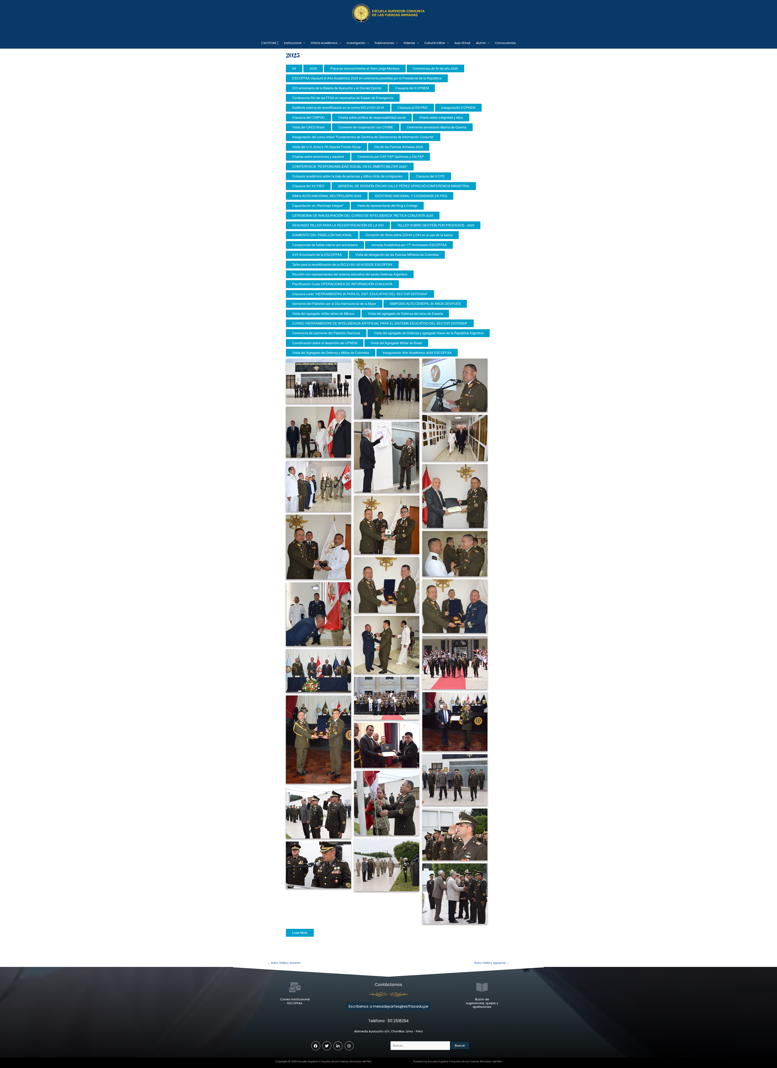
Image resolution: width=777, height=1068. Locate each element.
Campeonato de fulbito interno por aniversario (325, 244)
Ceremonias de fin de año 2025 (435, 68)
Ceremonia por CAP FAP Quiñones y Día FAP (391, 156)
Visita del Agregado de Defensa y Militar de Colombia (330, 352)
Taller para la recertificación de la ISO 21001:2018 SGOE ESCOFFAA (342, 264)
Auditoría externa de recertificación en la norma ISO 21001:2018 (338, 107)
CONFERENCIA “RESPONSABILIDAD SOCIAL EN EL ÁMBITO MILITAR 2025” (349, 166)
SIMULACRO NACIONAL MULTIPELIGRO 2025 (326, 195)
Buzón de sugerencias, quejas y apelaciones (482, 1003)
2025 (313, 68)
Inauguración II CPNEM (458, 107)
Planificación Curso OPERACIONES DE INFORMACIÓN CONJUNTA (342, 284)
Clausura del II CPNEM (412, 88)
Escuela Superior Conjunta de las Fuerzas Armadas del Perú (388, 27)
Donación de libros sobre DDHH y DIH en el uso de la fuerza (409, 235)
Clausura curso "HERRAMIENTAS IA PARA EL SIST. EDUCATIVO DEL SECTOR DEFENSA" (360, 294)
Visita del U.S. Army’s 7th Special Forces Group (326, 146)
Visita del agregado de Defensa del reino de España (405, 313)
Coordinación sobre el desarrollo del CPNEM (324, 343)
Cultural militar (434, 43)
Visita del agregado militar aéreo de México (323, 313)
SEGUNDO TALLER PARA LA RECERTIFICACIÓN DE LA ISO (338, 225)
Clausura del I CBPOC (308, 117)
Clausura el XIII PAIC (413, 107)
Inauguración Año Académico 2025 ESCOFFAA (417, 352)
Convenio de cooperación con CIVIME (365, 127)
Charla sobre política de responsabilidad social (372, 117)
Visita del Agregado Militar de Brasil (396, 343)
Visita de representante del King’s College (387, 205)
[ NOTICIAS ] (269, 43)
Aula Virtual (462, 43)
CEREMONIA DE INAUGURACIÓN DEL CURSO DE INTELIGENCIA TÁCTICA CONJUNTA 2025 (362, 215)
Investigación (356, 43)
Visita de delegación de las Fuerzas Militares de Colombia (397, 254)
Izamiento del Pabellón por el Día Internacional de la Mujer (334, 303)
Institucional (292, 43)
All (294, 68)
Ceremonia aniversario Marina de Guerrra (436, 127)
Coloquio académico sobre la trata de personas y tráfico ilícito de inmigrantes (347, 176)
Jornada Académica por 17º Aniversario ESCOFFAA (409, 244)
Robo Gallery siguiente (492, 963)
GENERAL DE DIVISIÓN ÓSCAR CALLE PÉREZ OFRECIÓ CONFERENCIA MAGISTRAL (404, 186)
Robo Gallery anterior (284, 963)
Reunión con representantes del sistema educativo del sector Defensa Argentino (349, 274)
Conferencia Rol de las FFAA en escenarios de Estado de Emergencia (342, 97)
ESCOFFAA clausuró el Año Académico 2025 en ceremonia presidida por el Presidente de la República (367, 78)
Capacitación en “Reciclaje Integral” (318, 205)
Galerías (409, 43)
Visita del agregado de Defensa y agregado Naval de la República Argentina (429, 333)
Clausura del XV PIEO (308, 186)
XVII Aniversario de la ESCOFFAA (317, 254)
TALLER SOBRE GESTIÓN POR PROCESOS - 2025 (435, 225)
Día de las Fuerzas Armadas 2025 (398, 146)
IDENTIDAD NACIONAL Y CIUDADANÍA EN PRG (411, 195)
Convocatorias (505, 43)
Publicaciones (384, 43)
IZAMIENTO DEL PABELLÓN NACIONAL (322, 235)
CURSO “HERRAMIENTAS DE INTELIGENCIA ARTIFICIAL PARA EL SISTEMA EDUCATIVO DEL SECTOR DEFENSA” (379, 323)
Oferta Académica (324, 43)
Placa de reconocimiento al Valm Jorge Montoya (364, 68)
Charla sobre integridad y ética (441, 117)
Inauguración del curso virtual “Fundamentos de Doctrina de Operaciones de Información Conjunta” (363, 137)
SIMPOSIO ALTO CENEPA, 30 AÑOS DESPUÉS (425, 303)
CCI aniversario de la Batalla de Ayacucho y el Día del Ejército (337, 88)
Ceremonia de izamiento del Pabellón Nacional (326, 333)
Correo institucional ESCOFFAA (295, 1001)
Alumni (481, 43)
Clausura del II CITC (430, 176)
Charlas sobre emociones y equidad (318, 156)
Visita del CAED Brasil (308, 127)
